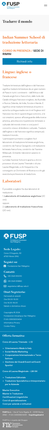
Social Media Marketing (16, 351)
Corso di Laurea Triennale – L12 (18, 342)
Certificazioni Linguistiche (15, 397)
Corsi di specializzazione (14, 400)
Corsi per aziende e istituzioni (17, 404)
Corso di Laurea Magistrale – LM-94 (20, 371)
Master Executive (11, 390)
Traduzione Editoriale (15, 377)
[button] (24, 61)
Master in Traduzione (13, 393)
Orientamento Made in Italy (18, 348)
